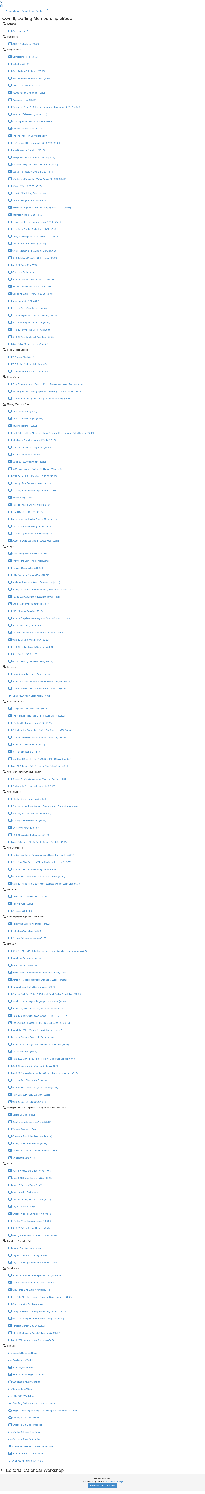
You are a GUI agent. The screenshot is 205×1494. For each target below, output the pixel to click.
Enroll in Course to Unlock (102, 1485)
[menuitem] (2, 6)
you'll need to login (115, 1481)
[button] (2, 2)
